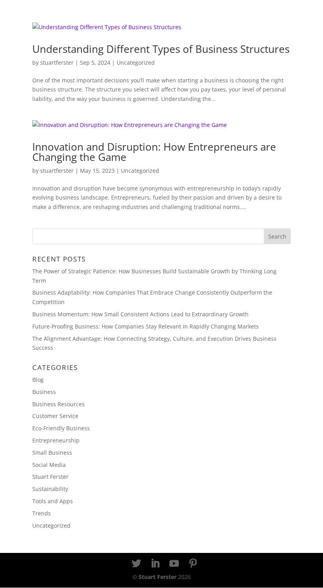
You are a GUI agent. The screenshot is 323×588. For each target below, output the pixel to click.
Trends (41, 513)
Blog (38, 379)
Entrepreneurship (56, 440)
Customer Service (55, 416)
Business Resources (58, 404)
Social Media (49, 465)
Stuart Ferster (50, 476)
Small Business (52, 452)
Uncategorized (136, 62)
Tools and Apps (52, 501)
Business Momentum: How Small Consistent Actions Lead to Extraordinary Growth (140, 314)
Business (44, 392)
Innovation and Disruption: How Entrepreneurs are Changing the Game (154, 152)
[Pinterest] (193, 564)
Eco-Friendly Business (61, 428)
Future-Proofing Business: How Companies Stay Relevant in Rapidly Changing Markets (145, 326)
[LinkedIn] (155, 564)
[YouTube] (174, 564)
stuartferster (57, 62)
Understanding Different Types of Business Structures (161, 49)
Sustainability (50, 489)
